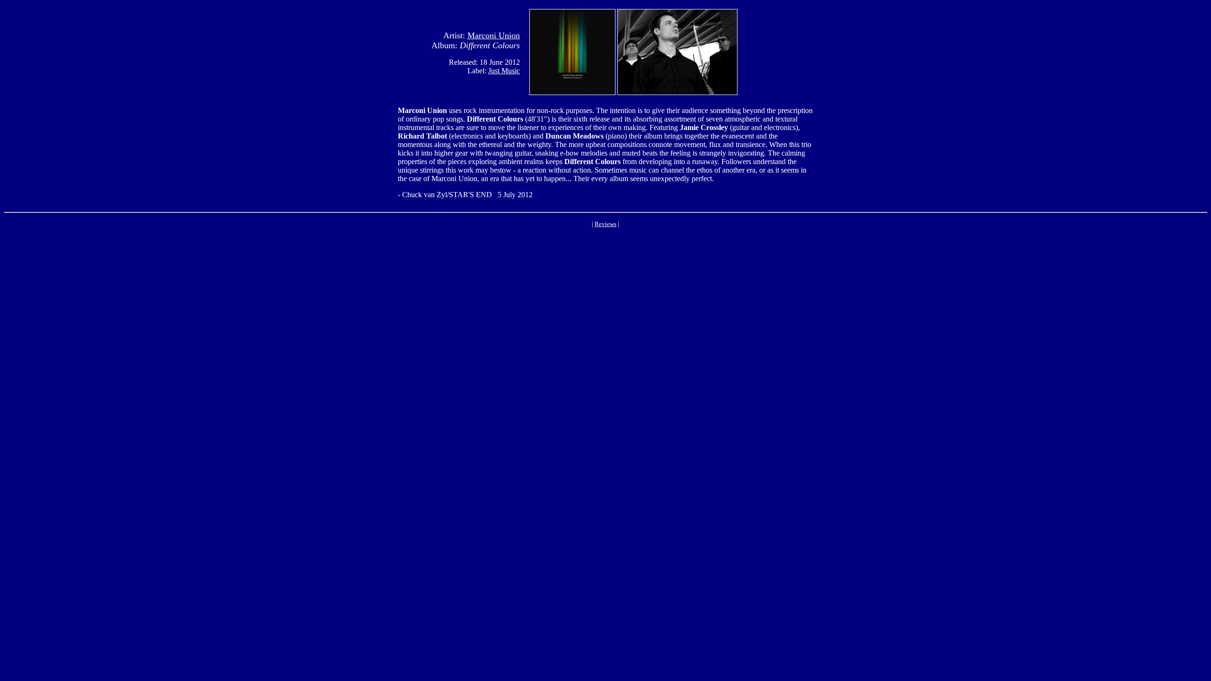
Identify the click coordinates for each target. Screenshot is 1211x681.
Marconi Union (493, 35)
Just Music (504, 71)
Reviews (605, 223)
